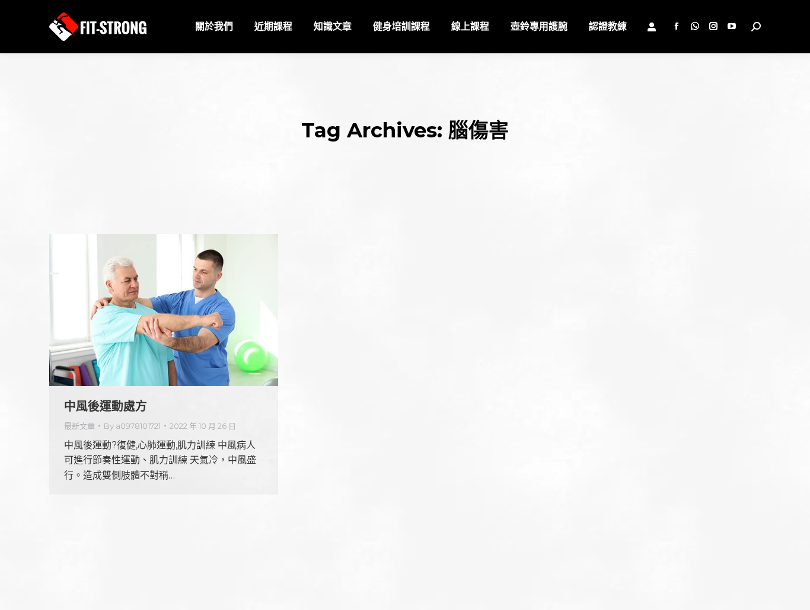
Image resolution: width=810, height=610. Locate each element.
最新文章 (79, 426)
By (132, 426)
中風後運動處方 (105, 406)
